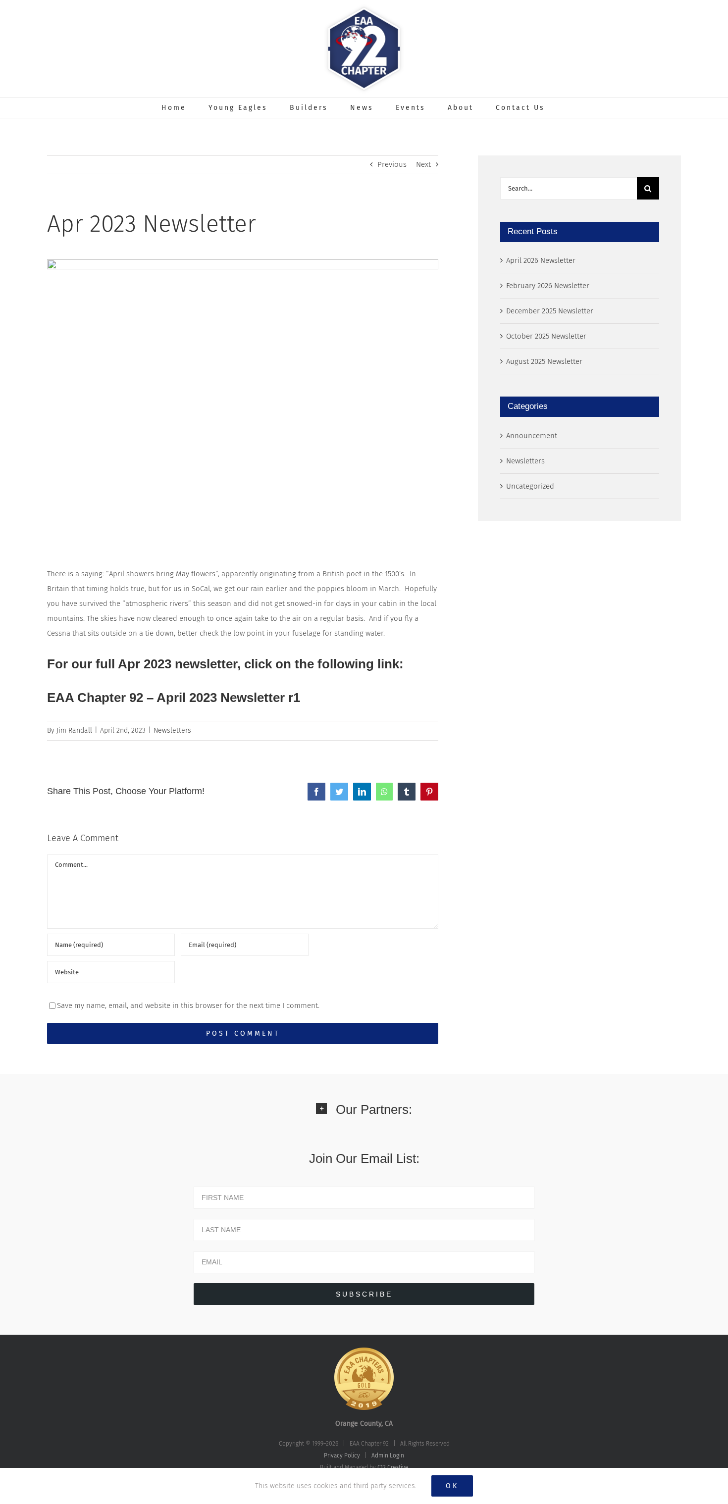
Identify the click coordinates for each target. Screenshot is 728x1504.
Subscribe (364, 1294)
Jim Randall (74, 730)
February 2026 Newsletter (547, 285)
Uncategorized (530, 486)
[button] (364, 1116)
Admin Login (387, 1455)
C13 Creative (392, 1467)
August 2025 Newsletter (544, 361)
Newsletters (172, 730)
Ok (452, 1486)
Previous (392, 164)
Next (423, 164)
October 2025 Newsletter (546, 336)
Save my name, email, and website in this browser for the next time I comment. (188, 1005)
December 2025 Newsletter (549, 310)
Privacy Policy (342, 1455)
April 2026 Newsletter (540, 260)
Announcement (531, 435)
